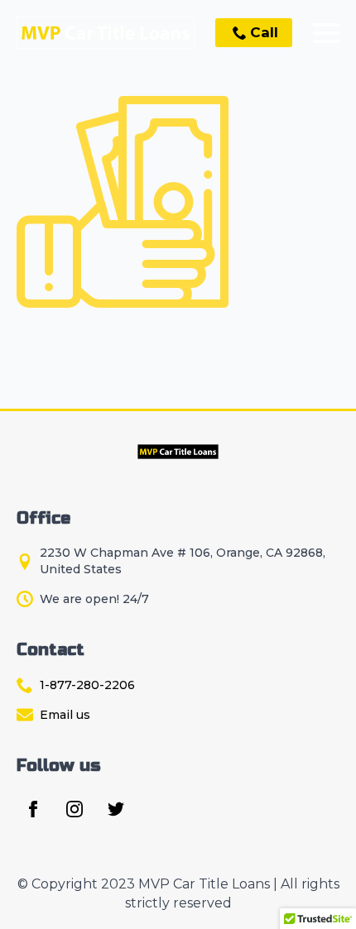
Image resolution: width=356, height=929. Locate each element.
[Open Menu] (326, 33)
